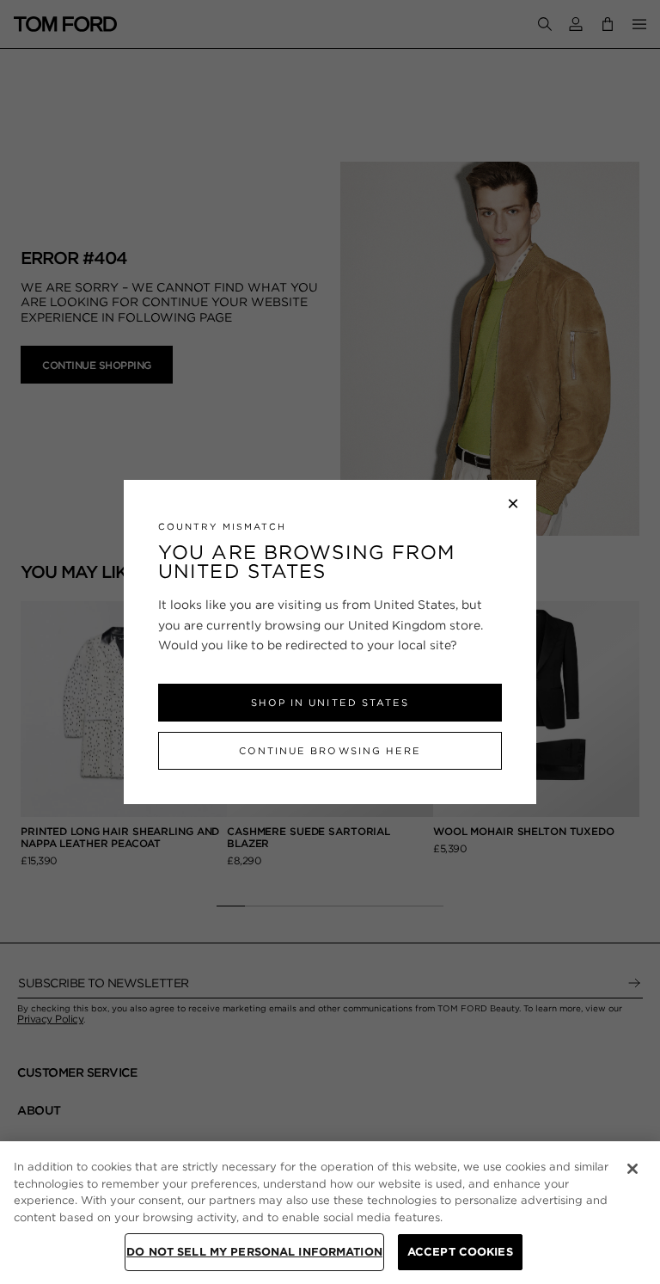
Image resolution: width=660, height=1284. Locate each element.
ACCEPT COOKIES (460, 1251)
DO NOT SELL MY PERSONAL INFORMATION (254, 1251)
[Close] (632, 1169)
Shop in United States (329, 703)
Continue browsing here (329, 751)
